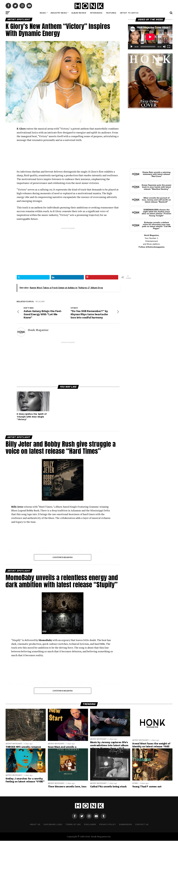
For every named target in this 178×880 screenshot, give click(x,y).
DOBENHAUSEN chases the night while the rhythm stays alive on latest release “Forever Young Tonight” (156, 213)
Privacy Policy (107, 824)
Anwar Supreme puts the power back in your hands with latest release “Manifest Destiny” (156, 187)
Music (43, 13)
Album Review (78, 13)
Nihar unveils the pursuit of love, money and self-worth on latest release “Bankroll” (156, 200)
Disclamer (90, 824)
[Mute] (164, 46)
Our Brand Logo (53, 824)
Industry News (59, 13)
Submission (125, 824)
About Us (35, 824)
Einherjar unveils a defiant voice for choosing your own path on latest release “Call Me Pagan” (156, 225)
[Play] (131, 46)
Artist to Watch (129, 13)
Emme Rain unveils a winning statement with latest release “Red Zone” (156, 174)
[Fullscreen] (168, 46)
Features (111, 13)
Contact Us (141, 824)
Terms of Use (73, 824)
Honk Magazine (38, 330)
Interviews (96, 13)
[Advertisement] (68, 249)
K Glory (40, 301)
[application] (150, 36)
